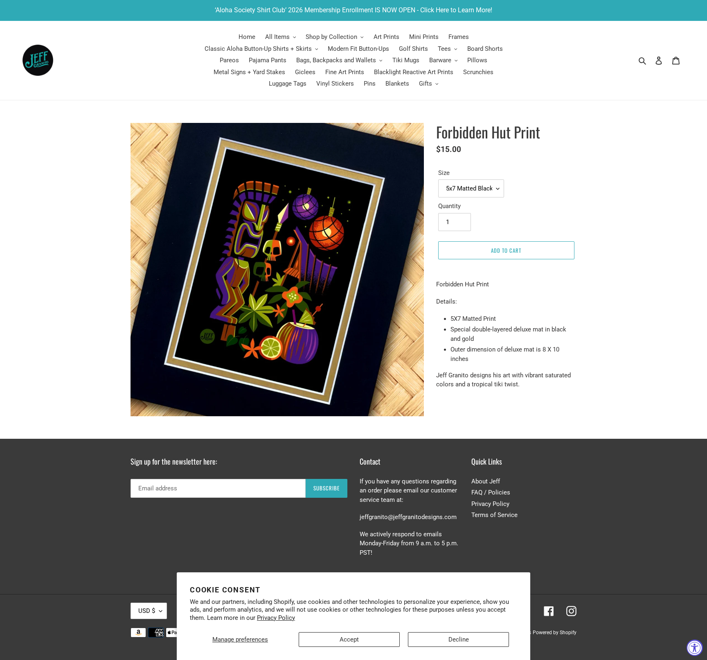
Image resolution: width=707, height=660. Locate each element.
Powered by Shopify (554, 632)
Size (444, 173)
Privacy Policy (276, 617)
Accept (349, 639)
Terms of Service (494, 515)
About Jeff (485, 481)
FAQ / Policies (490, 492)
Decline (458, 639)
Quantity (449, 206)
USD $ (146, 611)
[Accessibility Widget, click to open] (695, 648)
